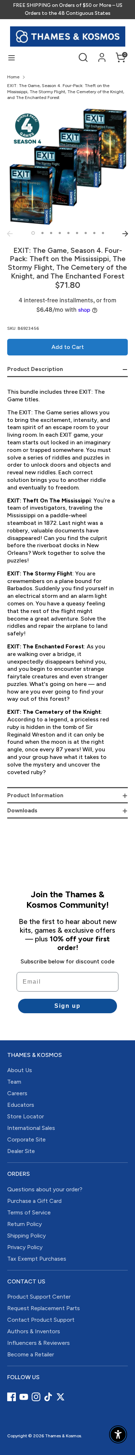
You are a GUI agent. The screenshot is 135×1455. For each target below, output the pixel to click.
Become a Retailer (30, 1354)
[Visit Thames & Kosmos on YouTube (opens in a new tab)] (23, 1397)
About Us (19, 1070)
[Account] (102, 54)
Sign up (67, 1006)
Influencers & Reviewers (38, 1342)
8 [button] (94, 233)
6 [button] (77, 233)
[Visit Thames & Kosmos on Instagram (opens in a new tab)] (36, 1397)
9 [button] (103, 233)
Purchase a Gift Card (34, 1200)
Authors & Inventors (33, 1331)
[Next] (125, 234)
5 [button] (68, 233)
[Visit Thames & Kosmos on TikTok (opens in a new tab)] (48, 1397)
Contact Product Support (41, 1319)
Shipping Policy (26, 1235)
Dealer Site (21, 1151)
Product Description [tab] (35, 369)
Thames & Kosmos (63, 1435)
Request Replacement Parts (43, 1308)
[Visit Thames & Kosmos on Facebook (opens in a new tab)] (11, 1397)
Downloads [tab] (22, 810)
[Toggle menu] (11, 57)
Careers (17, 1093)
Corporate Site (26, 1139)
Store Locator (25, 1116)
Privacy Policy (24, 1247)
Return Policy (24, 1224)
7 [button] (86, 233)
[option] (67, 166)
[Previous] (10, 234)
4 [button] (60, 233)
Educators (20, 1104)
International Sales (31, 1127)
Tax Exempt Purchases (36, 1258)
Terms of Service (29, 1212)
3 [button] (51, 233)
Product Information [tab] (35, 795)
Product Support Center (39, 1296)
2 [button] (42, 233)
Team (14, 1081)
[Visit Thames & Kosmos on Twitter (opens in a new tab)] (60, 1397)
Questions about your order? (44, 1189)
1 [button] (33, 233)
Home (13, 76)
